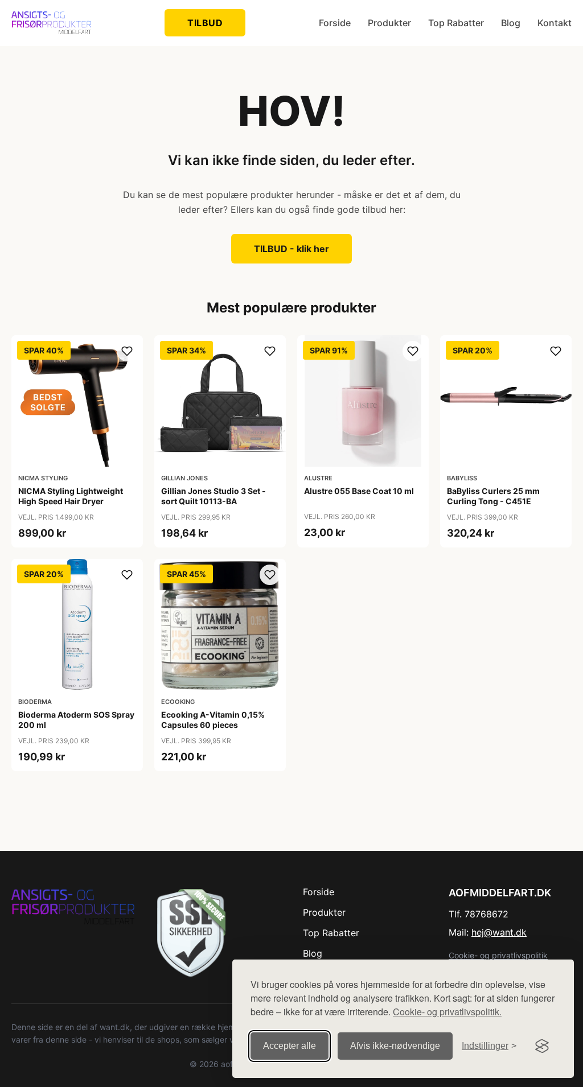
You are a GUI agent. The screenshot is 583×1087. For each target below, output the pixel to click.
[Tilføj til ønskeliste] (127, 351)
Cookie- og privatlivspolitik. (447, 1011)
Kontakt (554, 22)
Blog (510, 22)
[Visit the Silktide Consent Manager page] (542, 1046)
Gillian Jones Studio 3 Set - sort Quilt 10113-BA (213, 496)
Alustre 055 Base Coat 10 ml (359, 491)
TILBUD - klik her (291, 248)
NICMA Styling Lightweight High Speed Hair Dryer (70, 496)
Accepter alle (289, 1046)
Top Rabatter (456, 22)
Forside (335, 22)
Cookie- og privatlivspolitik (498, 955)
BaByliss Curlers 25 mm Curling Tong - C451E (493, 496)
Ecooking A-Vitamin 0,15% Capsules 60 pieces (213, 720)
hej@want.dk (499, 932)
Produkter (389, 22)
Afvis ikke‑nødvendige (395, 1046)
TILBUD (205, 22)
